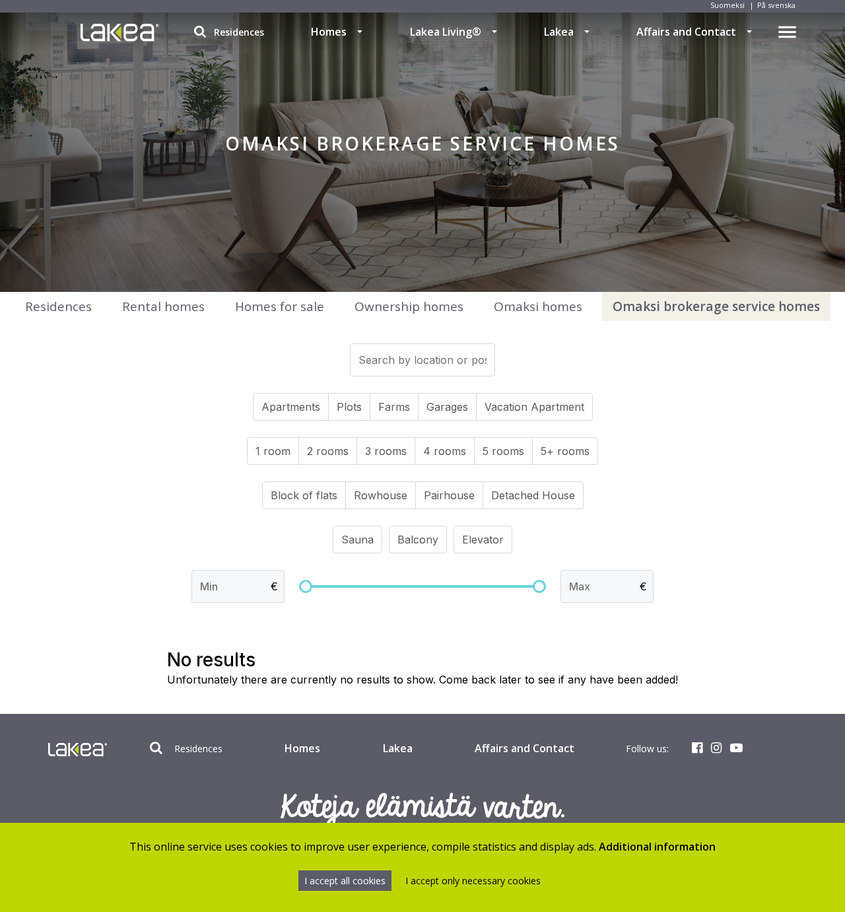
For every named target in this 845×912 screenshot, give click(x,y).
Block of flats (304, 495)
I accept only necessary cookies (473, 880)
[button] (360, 31)
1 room (272, 451)
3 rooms (386, 451)
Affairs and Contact (686, 31)
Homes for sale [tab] (279, 306)
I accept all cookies (345, 880)
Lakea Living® (445, 31)
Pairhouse (449, 495)
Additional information (657, 846)
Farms (394, 406)
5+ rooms (565, 451)
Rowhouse (380, 495)
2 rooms (328, 451)
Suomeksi (727, 5)
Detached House (533, 495)
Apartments (290, 406)
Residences (237, 32)
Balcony (417, 539)
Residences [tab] (58, 306)
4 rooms (444, 451)
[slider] (305, 586)
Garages (447, 406)
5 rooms (503, 451)
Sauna (357, 539)
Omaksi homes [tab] (538, 306)
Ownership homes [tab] (409, 306)
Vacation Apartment (534, 406)
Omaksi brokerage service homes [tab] (716, 306)
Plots (349, 406)
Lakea (559, 31)
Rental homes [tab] (163, 306)
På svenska (776, 5)
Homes (329, 31)
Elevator (483, 539)
